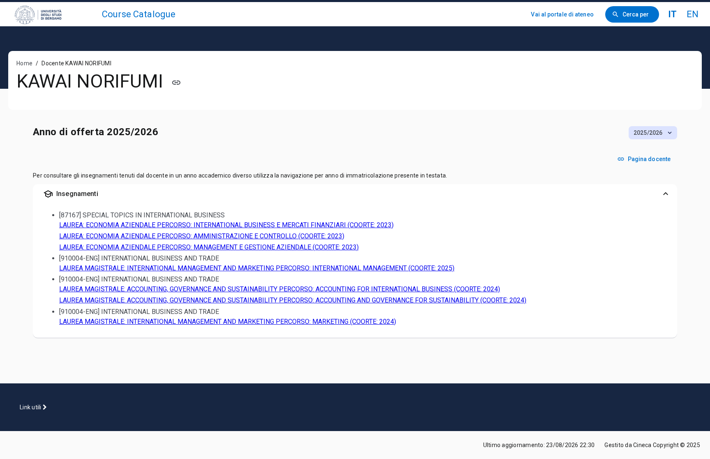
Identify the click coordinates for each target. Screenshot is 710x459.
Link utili (31, 407)
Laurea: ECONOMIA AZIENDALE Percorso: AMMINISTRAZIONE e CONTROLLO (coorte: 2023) (201, 236)
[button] (653, 132)
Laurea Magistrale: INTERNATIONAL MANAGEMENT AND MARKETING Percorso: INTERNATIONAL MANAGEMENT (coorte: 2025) (256, 268)
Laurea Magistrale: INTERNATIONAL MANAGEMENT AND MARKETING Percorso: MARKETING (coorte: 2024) (227, 321)
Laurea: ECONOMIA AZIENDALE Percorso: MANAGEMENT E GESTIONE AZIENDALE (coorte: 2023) (209, 247)
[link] (54, 14)
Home (24, 63)
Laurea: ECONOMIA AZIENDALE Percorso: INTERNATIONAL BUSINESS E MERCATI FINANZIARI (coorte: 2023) (226, 225)
